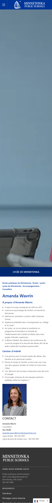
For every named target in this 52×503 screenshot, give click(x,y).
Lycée (42, 283)
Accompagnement (31, 286)
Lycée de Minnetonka (26, 272)
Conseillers (7, 289)
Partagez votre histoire (13, 498)
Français (42, 501)
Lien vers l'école (15, 458)
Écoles (35, 283)
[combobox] (41, 500)
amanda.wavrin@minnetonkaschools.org (19, 432)
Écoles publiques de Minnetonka (22, 2)
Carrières (6, 493)
